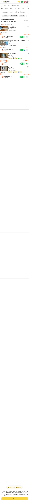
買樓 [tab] (2, 8)
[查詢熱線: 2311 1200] (19, 2)
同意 (14, 498)
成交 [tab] (11, 8)
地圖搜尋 (12, 487)
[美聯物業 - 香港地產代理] (6, 2)
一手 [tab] (15, 8)
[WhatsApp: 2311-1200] (22, 2)
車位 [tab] (23, 8)
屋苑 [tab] (19, 8)
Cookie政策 (3, 495)
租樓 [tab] (6, 8)
